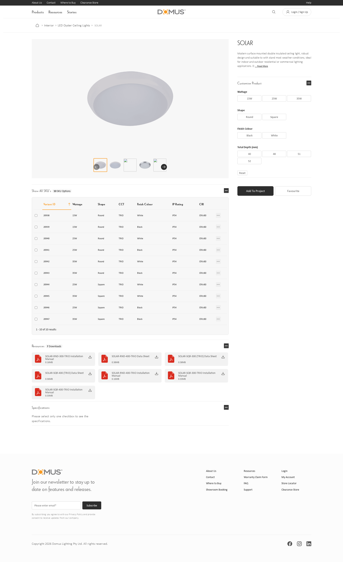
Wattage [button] (77, 204)
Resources (55, 12)
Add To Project (255, 191)
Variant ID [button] (49, 204)
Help (308, 2)
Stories (72, 12)
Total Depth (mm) (247, 147)
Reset (242, 173)
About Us (37, 2)
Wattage (242, 92)
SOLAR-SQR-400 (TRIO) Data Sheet (64, 373)
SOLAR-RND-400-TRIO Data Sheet (130, 356)
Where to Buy (68, 2)
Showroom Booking (216, 489)
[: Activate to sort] (221, 204)
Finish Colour (244, 128)
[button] (296, 12)
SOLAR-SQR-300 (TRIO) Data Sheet (197, 356)
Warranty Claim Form (256, 477)
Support (248, 489)
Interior (49, 25)
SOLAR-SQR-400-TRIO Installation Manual (63, 391)
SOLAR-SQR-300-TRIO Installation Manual (196, 374)
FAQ (246, 483)
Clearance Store (89, 2)
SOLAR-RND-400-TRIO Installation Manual (130, 374)
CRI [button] (201, 204)
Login (284, 470)
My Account (288, 477)
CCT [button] (121, 204)
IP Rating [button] (177, 204)
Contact (51, 2)
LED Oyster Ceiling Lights (74, 25)
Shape (241, 110)
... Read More (261, 66)
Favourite (293, 191)
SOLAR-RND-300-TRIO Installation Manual (64, 358)
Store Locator (289, 483)
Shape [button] (101, 204)
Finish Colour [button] (145, 204)
